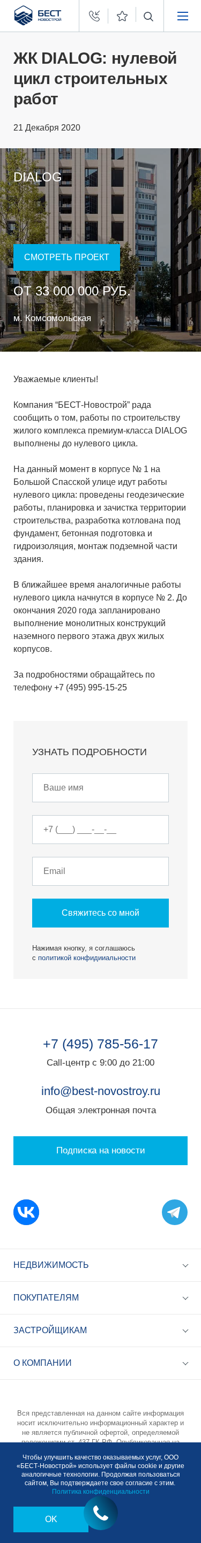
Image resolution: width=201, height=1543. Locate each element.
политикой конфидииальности (87, 958)
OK (51, 1519)
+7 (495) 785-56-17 (100, 1043)
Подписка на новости (100, 1150)
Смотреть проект (66, 257)
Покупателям (46, 1297)
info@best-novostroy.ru (100, 1091)
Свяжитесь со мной (100, 912)
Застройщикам (50, 1330)
